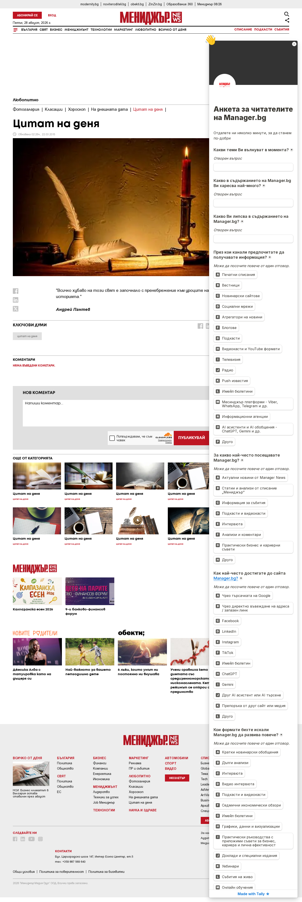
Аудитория (208, 838)
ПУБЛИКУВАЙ (191, 438)
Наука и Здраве (143, 810)
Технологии (101, 30)
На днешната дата (143, 797)
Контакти (63, 851)
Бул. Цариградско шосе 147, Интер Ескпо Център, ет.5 (94, 856)
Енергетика (102, 773)
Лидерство (101, 791)
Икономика (101, 779)
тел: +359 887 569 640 (70, 861)
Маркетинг (123, 30)
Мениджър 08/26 (209, 4)
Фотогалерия (139, 781)
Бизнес (56, 30)
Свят (44, 30)
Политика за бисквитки (106, 871)
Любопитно (145, 30)
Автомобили (176, 757)
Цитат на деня (140, 802)
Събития (281, 29)
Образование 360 (179, 4)
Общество (65, 768)
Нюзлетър (177, 778)
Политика (64, 763)
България (29, 30)
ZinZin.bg (155, 4)
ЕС (59, 791)
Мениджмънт (76, 30)
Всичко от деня (172, 30)
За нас (205, 832)
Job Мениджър (104, 802)
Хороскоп (136, 791)
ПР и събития (139, 768)
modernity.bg (89, 4)
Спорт (170, 763)
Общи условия (24, 871)
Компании (100, 768)
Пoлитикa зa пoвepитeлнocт (61, 871)
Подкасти (263, 29)
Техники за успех (106, 797)
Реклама (135, 763)
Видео (170, 768)
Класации (136, 786)
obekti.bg (137, 4)
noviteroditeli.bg (114, 4)
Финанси (99, 763)
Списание (243, 29)
